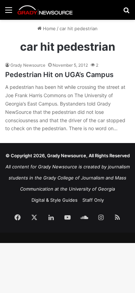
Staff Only (93, 200)
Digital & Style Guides (55, 200)
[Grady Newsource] (45, 10)
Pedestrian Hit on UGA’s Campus (59, 74)
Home (49, 28)
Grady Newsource (27, 65)
